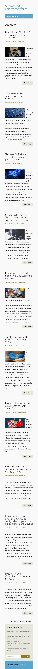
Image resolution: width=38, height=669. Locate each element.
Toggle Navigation (13, 16)
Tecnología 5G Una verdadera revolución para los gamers (16, 157)
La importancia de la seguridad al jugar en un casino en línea (18, 469)
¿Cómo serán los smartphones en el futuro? (15, 96)
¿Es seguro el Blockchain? (14, 641)
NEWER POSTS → (26, 621)
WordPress (22, 664)
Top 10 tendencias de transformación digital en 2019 (18, 339)
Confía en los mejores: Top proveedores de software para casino (17, 217)
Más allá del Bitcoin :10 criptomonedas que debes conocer (17, 35)
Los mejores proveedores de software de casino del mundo (18, 276)
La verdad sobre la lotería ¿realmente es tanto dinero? (19, 406)
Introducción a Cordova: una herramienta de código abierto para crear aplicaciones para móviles (19, 520)
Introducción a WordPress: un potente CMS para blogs (18, 576)
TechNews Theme (13, 665)
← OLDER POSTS (11, 621)
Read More (27, 83)
